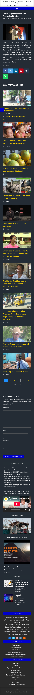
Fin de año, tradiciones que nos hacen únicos (21, 597)
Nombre (5, 431)
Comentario (5, 408)
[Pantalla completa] (29, 510)
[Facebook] (5, 70)
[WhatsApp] (5, 76)
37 (24, 381)
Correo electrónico (5, 440)
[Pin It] (21, 70)
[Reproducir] (5, 510)
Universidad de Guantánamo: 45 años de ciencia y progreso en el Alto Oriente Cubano (15, 253)
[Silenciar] (26, 510)
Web (4, 449)
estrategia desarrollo (18, 116)
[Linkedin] (15, 70)
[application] (17, 504)
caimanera (8, 116)
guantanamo (7, 119)
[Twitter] (10, 70)
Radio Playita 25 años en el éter (15, 372)
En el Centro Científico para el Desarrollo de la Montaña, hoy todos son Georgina (14, 283)
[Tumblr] (26, 70)
